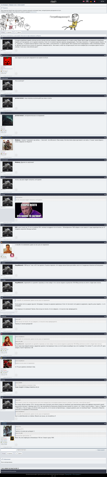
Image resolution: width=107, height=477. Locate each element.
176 (5, 66)
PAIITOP (3, 113)
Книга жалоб (21, 5)
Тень (4, 129)
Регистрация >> (77, 474)
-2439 (6, 253)
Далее (19, 32)
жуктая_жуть (5, 55)
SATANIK (4, 358)
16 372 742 (5, 351)
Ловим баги (34, 12)
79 (5, 150)
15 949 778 (5, 72)
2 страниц (8, 32)
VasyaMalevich (5, 242)
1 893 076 (5, 131)
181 (5, 368)
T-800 (4, 423)
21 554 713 (5, 373)
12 (5, 126)
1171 (6, 437)
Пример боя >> (69, 474)
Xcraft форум (4, 5)
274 (5, 346)
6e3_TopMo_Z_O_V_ (7, 137)
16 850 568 (5, 443)
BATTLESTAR (6, 349)
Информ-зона (12, 5)
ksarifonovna (5, 333)
